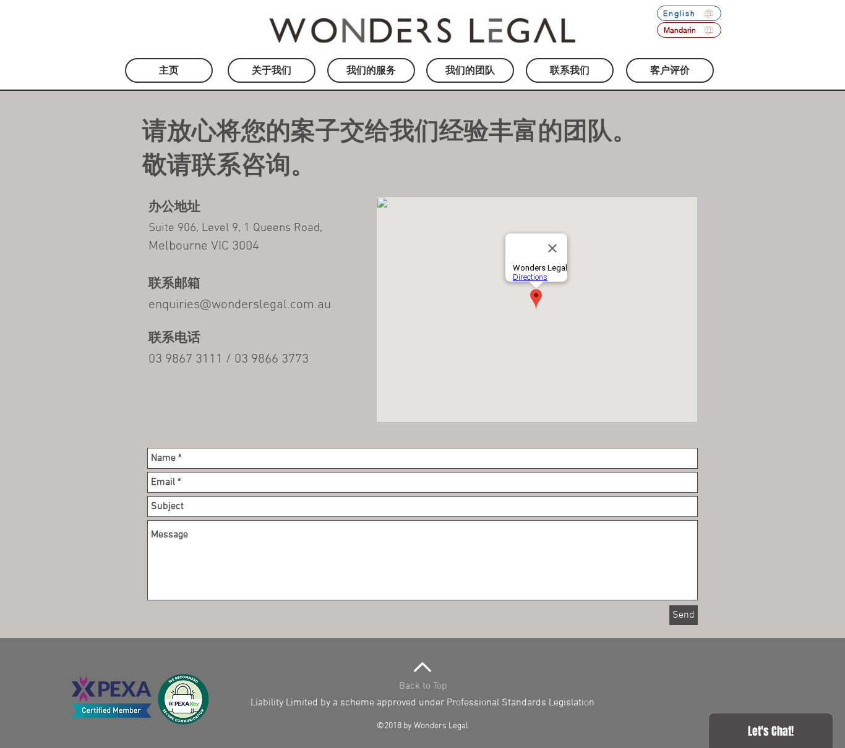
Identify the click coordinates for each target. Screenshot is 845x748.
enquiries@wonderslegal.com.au (239, 305)
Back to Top (423, 686)
